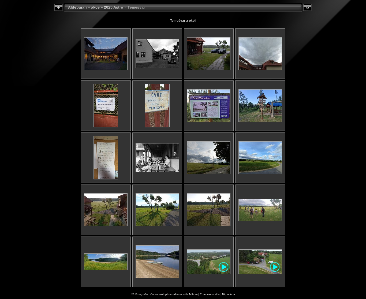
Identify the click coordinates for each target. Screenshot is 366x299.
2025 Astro (113, 7)
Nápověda (228, 294)
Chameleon (207, 294)
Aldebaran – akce (84, 7)
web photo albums (170, 294)
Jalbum (193, 294)
